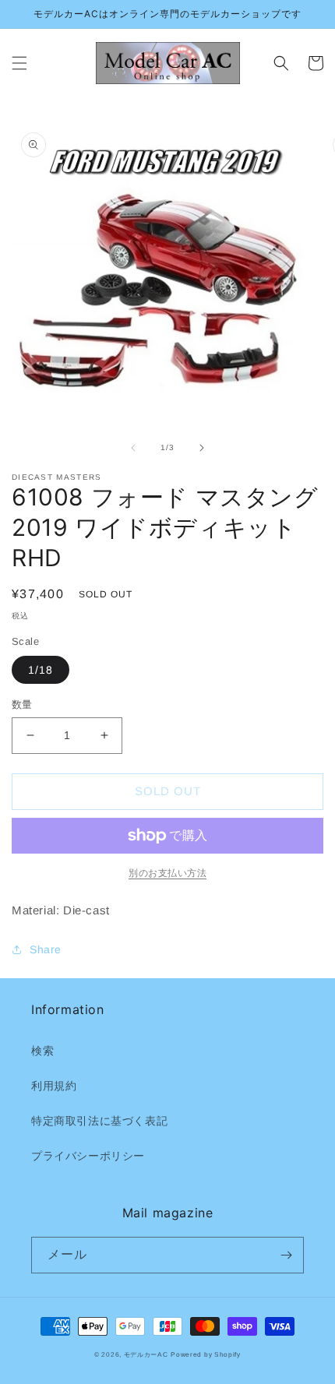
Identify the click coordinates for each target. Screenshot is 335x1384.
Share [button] (46, 949)
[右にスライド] (202, 448)
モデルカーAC (146, 1354)
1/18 (40, 670)
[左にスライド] (133, 448)
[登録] (286, 1255)
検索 (42, 1050)
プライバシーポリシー (88, 1156)
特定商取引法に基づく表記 (99, 1121)
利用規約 (53, 1085)
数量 (22, 704)
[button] (19, 63)
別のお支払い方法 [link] (167, 873)
